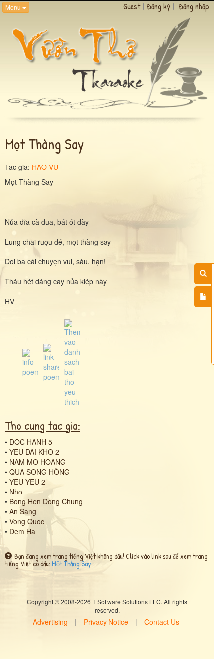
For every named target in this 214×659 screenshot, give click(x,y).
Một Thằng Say (71, 563)
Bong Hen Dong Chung (46, 501)
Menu (13, 7)
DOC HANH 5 (30, 442)
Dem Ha (22, 531)
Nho (15, 491)
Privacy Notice (106, 622)
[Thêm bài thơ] (203, 296)
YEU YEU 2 (27, 482)
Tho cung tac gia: (42, 425)
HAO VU (45, 167)
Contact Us (161, 622)
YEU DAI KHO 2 (34, 452)
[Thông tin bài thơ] (30, 361)
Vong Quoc (26, 521)
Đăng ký (158, 6)
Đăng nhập (194, 6)
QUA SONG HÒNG (39, 472)
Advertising (50, 622)
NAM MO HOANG (37, 462)
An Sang (22, 511)
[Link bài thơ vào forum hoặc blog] (51, 361)
